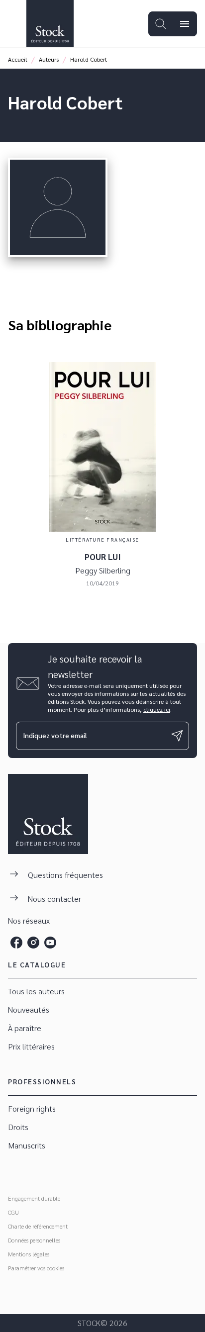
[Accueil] (50, 23)
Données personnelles (34, 1240)
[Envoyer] (177, 736)
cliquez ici (156, 709)
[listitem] (16, 942)
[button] (102, 991)
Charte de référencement (38, 1226)
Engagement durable (34, 1198)
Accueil (17, 59)
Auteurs (49, 59)
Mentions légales (28, 1254)
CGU (13, 1212)
